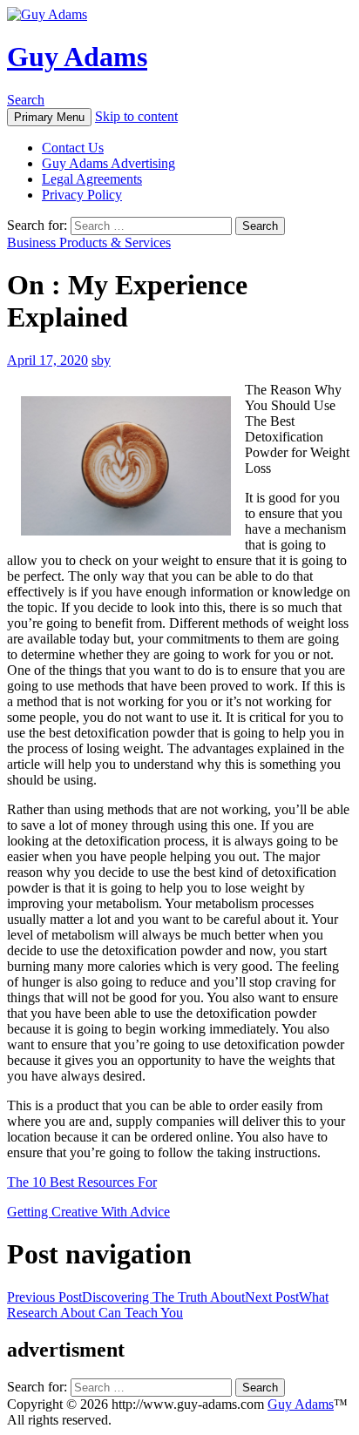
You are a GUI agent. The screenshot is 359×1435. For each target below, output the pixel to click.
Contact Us (73, 147)
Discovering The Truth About (126, 1297)
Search (25, 99)
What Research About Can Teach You (168, 1305)
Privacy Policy (82, 194)
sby (101, 360)
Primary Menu (49, 117)
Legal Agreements (92, 179)
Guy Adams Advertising (108, 163)
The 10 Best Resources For (82, 1182)
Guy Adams (77, 56)
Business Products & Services (89, 242)
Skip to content (136, 116)
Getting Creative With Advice (88, 1211)
